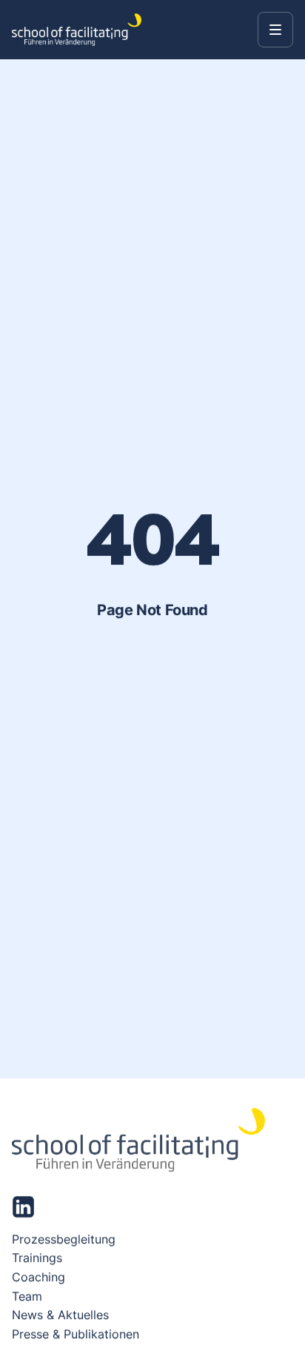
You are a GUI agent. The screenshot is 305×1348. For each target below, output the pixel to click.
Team (27, 1296)
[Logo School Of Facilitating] (76, 29)
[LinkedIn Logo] (23, 1206)
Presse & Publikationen (75, 1334)
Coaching (38, 1276)
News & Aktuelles (60, 1314)
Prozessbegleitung (63, 1239)
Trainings (37, 1258)
